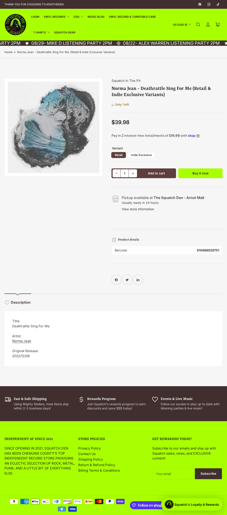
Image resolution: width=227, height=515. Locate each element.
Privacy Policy (89, 448)
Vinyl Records (54, 16)
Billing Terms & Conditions (99, 470)
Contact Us (87, 454)
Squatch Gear (64, 32)
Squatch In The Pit (126, 81)
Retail (118, 155)
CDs (76, 16)
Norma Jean (21, 341)
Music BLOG (96, 16)
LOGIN (35, 16)
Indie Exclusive (141, 155)
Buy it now (200, 173)
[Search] (198, 24)
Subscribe (208, 473)
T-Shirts (39, 32)
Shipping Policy (90, 459)
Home (8, 52)
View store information (138, 209)
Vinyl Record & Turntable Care (132, 16)
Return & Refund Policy (96, 465)
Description (21, 302)
